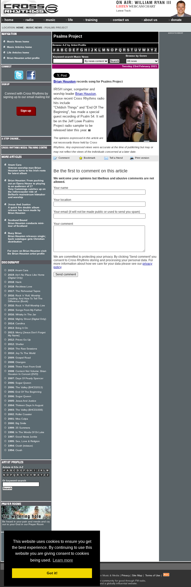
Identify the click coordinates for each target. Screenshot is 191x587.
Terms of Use (152, 575)
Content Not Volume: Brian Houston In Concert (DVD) (27, 372)
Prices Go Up (19, 339)
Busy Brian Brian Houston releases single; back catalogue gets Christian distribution (27, 237)
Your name (61, 188)
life (70, 20)
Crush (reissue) (20, 445)
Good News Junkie (22, 436)
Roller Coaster (20, 414)
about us (150, 20)
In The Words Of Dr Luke (26, 432)
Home (20, 27)
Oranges (17, 362)
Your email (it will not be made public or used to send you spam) (97, 212)
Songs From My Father (25, 310)
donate (176, 20)
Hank (15, 282)
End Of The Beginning (25, 391)
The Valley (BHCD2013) (25, 387)
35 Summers (19, 427)
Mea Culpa (18, 418)
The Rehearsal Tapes (24, 291)
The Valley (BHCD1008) (25, 409)
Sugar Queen (19, 382)
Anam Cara (18, 270)
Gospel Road (19, 357)
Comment (64, 157)
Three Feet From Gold (24, 366)
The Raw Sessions (22, 348)
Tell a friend (116, 157)
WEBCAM (136, 6)
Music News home (18, 41)
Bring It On (18, 328)
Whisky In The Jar (22, 314)
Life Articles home (18, 52)
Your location (62, 200)
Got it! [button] (52, 573)
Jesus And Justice (22, 400)
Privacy (126, 575)
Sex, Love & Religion (24, 441)
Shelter (16, 344)
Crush (15, 450)
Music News (34, 27)
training (92, 20)
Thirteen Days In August (25, 405)
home (8, 20)
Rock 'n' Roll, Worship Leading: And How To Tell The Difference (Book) (25, 298)
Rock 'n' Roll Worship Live (26, 305)
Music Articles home (19, 47)
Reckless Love (20, 286)
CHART (150, 6)
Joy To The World (22, 353)
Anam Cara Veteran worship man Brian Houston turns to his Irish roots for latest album (27, 169)
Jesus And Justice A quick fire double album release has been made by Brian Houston (24, 208)
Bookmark (89, 157)
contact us (121, 20)
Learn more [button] (63, 560)
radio (30, 20)
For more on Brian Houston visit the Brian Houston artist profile (27, 252)
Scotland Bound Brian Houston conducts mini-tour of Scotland (26, 223)
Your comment (63, 224)
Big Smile (17, 423)
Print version (142, 157)
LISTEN (122, 6)
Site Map (137, 575)
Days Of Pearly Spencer (25, 378)
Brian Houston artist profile (23, 58)
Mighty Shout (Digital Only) (27, 319)
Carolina (16, 323)
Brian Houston (65, 81)
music (50, 20)
